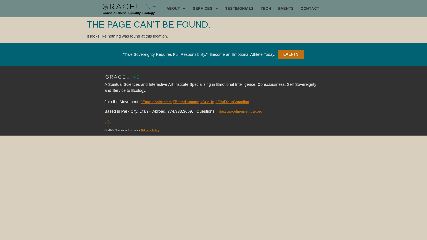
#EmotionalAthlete (156, 102)
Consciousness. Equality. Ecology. (129, 13)
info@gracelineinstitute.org (239, 111)
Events (286, 8)
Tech (266, 8)
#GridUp (207, 102)
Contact (310, 8)
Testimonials (239, 8)
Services (203, 8)
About (173, 8)
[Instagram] (108, 123)
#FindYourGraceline (232, 102)
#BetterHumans (186, 102)
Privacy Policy (150, 130)
